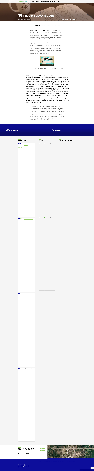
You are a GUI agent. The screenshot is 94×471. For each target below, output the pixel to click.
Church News (23, 19)
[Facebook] (18, 462)
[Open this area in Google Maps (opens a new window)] (49, 457)
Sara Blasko (43, 25)
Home (19, 19)
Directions (42, 450)
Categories (66, 19)
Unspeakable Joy (56, 130)
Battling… (32, 19)
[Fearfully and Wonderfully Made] (20, 404)
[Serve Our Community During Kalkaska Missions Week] (20, 255)
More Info (42, 448)
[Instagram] (74, 1)
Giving (55, 1)
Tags (70, 19)
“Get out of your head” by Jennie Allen (42, 30)
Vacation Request (72, 461)
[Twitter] (71, 1)
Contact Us (41, 461)
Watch (33, 1)
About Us (58, 1)
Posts (63, 19)
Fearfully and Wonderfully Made (29, 368)
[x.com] (20, 462)
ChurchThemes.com (25, 467)
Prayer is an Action (27, 293)
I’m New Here (37, 1)
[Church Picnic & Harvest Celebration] (20, 180)
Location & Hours (47, 461)
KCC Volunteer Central (55, 461)
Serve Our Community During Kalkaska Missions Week (28, 219)
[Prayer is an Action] (20, 330)
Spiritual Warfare (57, 25)
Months (73, 19)
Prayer (53, 25)
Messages (51, 1)
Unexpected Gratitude (12, 130)
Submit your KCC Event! (64, 461)
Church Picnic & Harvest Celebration (27, 144)
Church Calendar (46, 1)
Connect (41, 1)
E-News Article (27, 19)
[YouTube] (75, 1)
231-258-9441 (20, 455)
